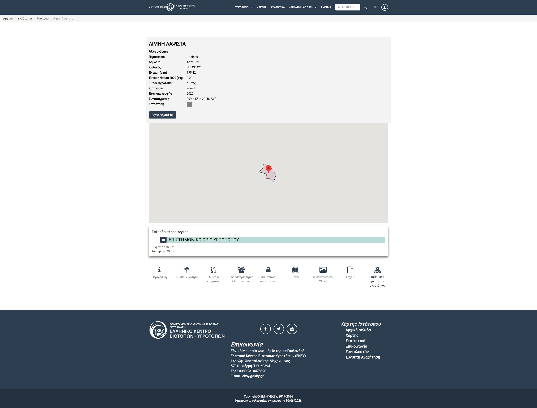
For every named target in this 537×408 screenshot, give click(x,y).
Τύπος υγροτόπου (161, 83)
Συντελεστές (357, 351)
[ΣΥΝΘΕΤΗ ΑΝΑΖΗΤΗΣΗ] (375, 7)
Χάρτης (262, 7)
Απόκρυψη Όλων (163, 251)
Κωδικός (155, 67)
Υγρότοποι (25, 18)
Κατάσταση (156, 104)
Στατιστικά (278, 7)
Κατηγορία (156, 88)
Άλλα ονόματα (158, 51)
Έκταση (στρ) (158, 72)
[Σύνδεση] (384, 7)
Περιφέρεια (157, 57)
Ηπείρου (43, 18)
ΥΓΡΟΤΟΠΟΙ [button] (242, 7)
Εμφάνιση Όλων (163, 247)
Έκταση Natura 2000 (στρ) (166, 78)
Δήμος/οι (155, 62)
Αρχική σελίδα (358, 330)
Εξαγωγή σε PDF (162, 115)
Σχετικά (326, 7)
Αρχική (8, 18)
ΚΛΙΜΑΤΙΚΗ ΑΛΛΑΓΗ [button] (301, 7)
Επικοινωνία (356, 346)
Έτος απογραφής (160, 93)
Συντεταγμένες (159, 98)
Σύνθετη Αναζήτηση (363, 357)
